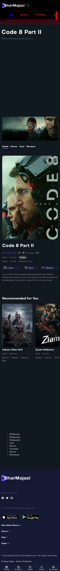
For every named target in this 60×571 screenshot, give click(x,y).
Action (5, 261)
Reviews (31, 146)
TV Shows (40, 14)
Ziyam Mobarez (44, 349)
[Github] (11, 498)
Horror (48, 357)
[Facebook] (2, 498)
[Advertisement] (30, 80)
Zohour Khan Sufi (12, 349)
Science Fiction (25, 261)
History (25, 357)
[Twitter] (7, 498)
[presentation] (4, 335)
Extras (13, 146)
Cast (21, 146)
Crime (13, 261)
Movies (24, 14)
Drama (15, 357)
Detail (5, 146)
